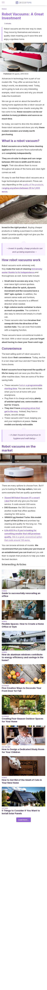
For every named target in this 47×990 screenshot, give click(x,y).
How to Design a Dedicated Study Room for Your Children (23, 750)
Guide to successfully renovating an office (21, 594)
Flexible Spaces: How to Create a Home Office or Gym (23, 625)
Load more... (23, 820)
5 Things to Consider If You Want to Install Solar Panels (21, 812)
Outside (5, 808)
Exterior (5, 686)
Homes (4, 9)
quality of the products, (23, 188)
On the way (6, 747)
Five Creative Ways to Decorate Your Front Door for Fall (21, 689)
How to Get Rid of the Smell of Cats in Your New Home (22, 781)
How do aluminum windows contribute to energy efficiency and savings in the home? (22, 657)
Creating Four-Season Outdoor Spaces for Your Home (22, 720)
